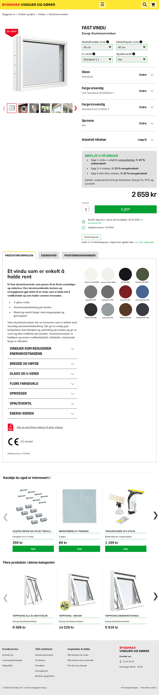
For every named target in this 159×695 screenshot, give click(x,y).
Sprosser (18, 393)
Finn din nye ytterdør (77, 665)
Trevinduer (40, 660)
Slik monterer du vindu (78, 655)
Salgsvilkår (7, 665)
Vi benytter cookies (148, 687)
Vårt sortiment (43, 649)
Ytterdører (40, 665)
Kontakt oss (7, 655)
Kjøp (33, 548)
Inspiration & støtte (79, 649)
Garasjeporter (41, 671)
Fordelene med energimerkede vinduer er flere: (39, 352)
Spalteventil (124, 54)
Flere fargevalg (24, 384)
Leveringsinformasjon (12, 660)
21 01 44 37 (128, 661)
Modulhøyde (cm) (127, 42)
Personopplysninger (129, 687)
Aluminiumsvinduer (44, 655)
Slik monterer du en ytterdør (81, 660)
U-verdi (87, 54)
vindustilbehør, (126, 160)
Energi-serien (22, 413)
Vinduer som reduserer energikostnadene (30, 351)
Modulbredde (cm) (93, 42)
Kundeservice (10, 649)
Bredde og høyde (24, 364)
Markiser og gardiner (45, 676)
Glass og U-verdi (24, 374)
